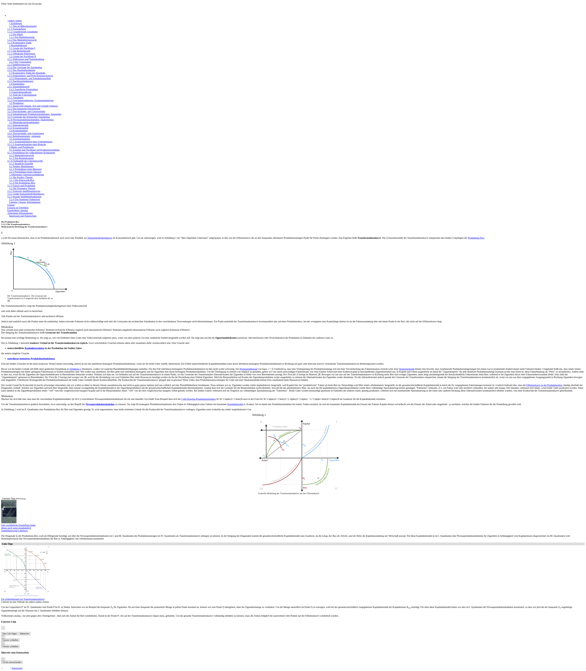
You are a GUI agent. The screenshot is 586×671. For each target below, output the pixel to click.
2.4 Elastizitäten (16, 84)
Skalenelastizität (406, 369)
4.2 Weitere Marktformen (21, 166)
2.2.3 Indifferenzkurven (18, 64)
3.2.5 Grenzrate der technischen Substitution (28, 117)
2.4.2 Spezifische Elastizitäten (23, 89)
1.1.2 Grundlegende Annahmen (22, 31)
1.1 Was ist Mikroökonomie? (23, 26)
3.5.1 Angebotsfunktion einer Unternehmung (30, 141)
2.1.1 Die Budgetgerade (18, 51)
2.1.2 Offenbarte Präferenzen (21, 53)
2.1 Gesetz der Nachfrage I (22, 48)
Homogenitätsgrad (248, 369)
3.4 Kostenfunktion (18, 130)
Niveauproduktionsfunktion (100, 404)
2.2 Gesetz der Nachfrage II (22, 56)
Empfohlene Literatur (17, 210)
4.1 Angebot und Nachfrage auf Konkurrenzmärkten (34, 150)
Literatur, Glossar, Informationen (24, 202)
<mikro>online (14, 20)
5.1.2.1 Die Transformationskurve (15, 224)
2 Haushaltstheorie (18, 45)
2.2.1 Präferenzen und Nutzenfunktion (25, 59)
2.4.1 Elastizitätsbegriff (18, 86)
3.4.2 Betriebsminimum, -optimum (23, 136)
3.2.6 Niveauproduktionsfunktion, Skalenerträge (30, 119)
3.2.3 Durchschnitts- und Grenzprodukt (26, 111)
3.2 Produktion (16, 103)
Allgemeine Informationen (20, 213)
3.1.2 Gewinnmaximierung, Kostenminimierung (30, 100)
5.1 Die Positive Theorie (21, 177)
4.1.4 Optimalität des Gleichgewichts (25, 161)
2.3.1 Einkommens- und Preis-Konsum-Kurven (30, 75)
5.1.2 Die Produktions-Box (22, 183)
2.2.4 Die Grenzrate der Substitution (24, 67)
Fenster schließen (10, 640)
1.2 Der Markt (16, 34)
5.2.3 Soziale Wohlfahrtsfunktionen (24, 196)
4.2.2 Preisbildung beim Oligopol (25, 172)
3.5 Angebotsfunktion (19, 139)
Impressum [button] (17, 668)
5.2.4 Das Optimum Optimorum (24, 199)
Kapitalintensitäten (34, 348)
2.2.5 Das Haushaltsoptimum (21, 70)
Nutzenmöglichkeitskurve (99, 238)
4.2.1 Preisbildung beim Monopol (25, 169)
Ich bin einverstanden (11, 662)
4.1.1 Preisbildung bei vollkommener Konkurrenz (31, 152)
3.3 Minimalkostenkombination (24, 122)
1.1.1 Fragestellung (16, 29)
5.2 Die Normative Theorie (22, 188)
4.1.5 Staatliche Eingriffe (21, 163)
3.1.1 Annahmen (15, 97)
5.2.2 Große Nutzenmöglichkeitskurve (25, 194)
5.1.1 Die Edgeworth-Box (21, 180)
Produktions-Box (476, 238)
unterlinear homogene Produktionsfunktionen (31, 358)
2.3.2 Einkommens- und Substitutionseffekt (30, 78)
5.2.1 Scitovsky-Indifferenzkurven (23, 191)
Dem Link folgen (9, 634)
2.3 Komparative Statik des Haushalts (27, 73)
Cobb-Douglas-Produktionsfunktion (198, 399)
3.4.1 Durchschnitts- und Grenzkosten (25, 133)
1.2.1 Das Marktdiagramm (21, 37)
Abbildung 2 (75, 369)
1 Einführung (15, 23)
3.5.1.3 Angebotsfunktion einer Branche (26, 144)
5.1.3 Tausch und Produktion (21, 185)
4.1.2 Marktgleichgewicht (21, 155)
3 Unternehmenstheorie (20, 92)
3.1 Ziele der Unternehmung (22, 95)
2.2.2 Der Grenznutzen (20, 62)
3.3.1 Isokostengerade (17, 125)
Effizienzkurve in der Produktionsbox (544, 385)
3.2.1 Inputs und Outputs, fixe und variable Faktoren (32, 106)
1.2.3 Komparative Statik (19, 42)
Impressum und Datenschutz (22, 216)
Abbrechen (24, 634)
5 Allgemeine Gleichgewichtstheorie (26, 174)
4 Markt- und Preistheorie (21, 147)
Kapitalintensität (235, 404)
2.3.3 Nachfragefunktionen (20, 81)
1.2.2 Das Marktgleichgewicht (21, 40)
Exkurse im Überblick (18, 207)
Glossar (11, 205)
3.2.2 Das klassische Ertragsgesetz (23, 108)
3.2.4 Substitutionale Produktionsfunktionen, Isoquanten (34, 114)
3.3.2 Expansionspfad (17, 128)
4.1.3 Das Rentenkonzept (21, 158)
